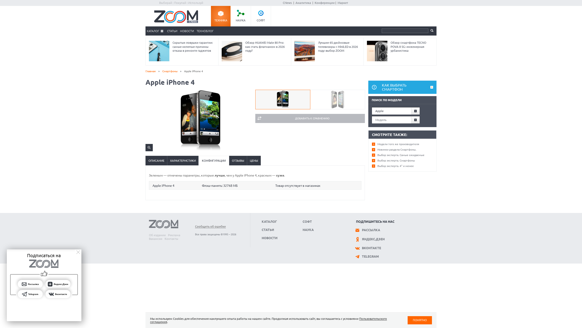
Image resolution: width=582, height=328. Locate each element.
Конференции (325, 2)
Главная (151, 71)
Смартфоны (170, 71)
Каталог (153, 31)
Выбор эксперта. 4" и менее (395, 165)
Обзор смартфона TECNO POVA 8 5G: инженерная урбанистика (408, 46)
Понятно (420, 320)
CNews (287, 2)
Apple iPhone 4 (163, 185)
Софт (261, 20)
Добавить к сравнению (312, 118)
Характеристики (183, 160)
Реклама (174, 235)
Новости (187, 31)
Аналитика (303, 2)
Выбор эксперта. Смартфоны (396, 160)
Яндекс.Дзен (373, 239)
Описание (156, 160)
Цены (254, 160)
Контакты (171, 238)
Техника (220, 20)
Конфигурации (214, 160)
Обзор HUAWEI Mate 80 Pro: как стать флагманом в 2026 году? (265, 46)
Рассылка (371, 230)
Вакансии (155, 238)
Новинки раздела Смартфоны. (396, 149)
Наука (241, 20)
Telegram (370, 256)
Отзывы (238, 160)
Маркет (343, 2)
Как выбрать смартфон (394, 87)
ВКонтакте (371, 248)
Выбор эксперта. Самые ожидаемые (400, 155)
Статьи (172, 31)
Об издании (157, 235)
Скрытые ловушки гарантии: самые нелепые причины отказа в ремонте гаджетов (193, 46)
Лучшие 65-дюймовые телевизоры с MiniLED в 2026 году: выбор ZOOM (338, 46)
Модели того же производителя (398, 144)
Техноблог (205, 31)
